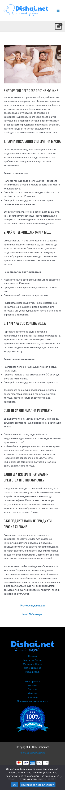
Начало (32, 656)
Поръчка (32, 689)
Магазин (32, 693)
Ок (14, 784)
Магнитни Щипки (32, 664)
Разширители (32, 671)
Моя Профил (32, 681)
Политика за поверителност (32, 701)
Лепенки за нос (32, 667)
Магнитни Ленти (32, 660)
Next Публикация (32, 614)
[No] (60, 777)
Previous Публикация (32, 605)
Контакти (33, 697)
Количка (32, 685)
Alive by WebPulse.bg (32, 752)
